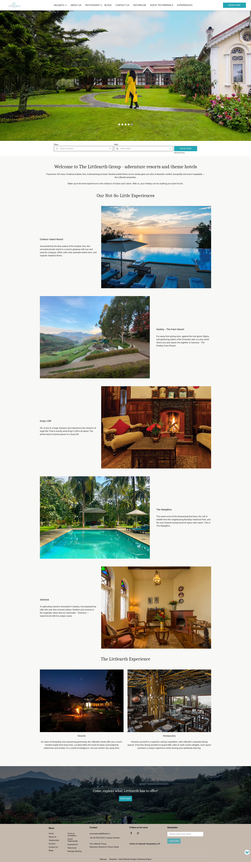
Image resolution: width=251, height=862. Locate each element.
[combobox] (83, 148)
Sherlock (44, 599)
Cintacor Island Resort (51, 239)
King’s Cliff (45, 421)
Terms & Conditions (72, 834)
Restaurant (92, 5)
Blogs (108, 5)
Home (51, 833)
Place (56, 144)
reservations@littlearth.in (100, 834)
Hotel (116, 144)
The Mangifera (164, 509)
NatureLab (139, 5)
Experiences (184, 5)
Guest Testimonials (161, 5)
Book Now (234, 5)
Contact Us (122, 5)
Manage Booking (179, 152)
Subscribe (174, 841)
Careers (52, 844)
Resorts (59, 5)
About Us (76, 5)
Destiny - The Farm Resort (170, 329)
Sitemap (103, 859)
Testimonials (54, 840)
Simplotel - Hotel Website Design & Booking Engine (130, 859)
